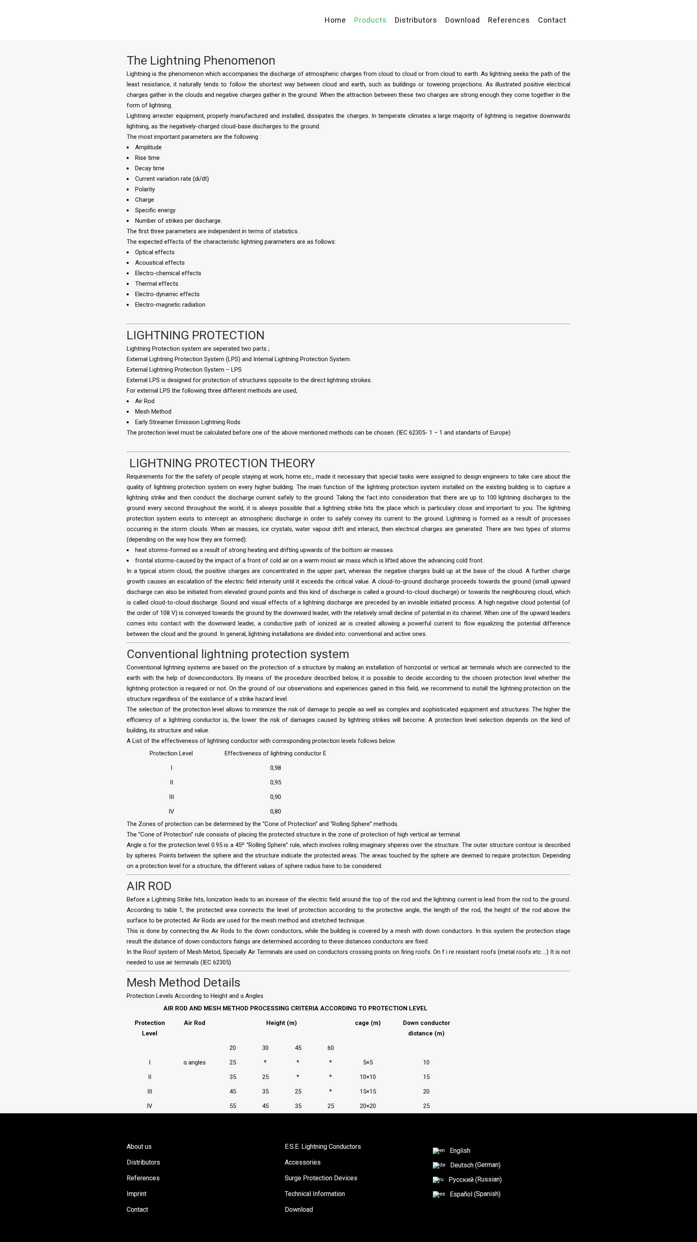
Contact (137, 1209)
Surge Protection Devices (321, 1178)
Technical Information (315, 1194)
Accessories (303, 1162)
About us (139, 1146)
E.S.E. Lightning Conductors (323, 1146)
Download (299, 1209)
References (143, 1178)
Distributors (143, 1162)
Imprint (136, 1194)
